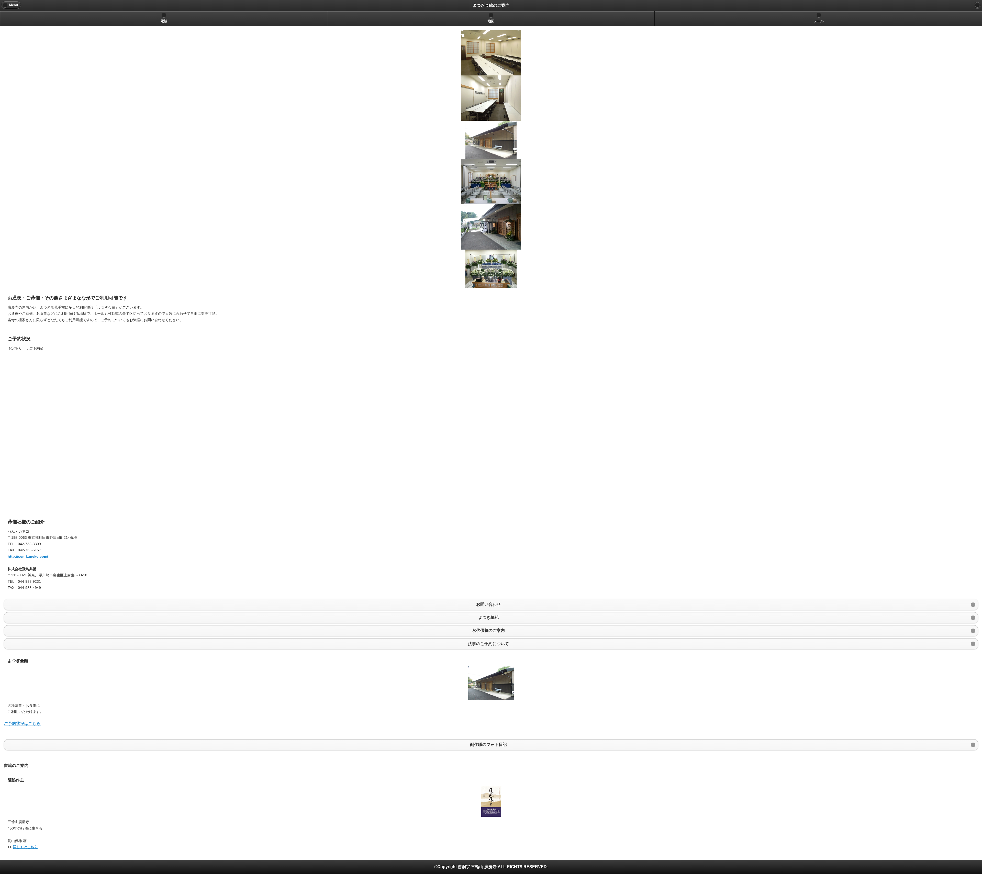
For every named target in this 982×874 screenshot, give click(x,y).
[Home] (977, 5)
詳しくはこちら (25, 847)
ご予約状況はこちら (22, 723)
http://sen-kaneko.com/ (28, 556)
